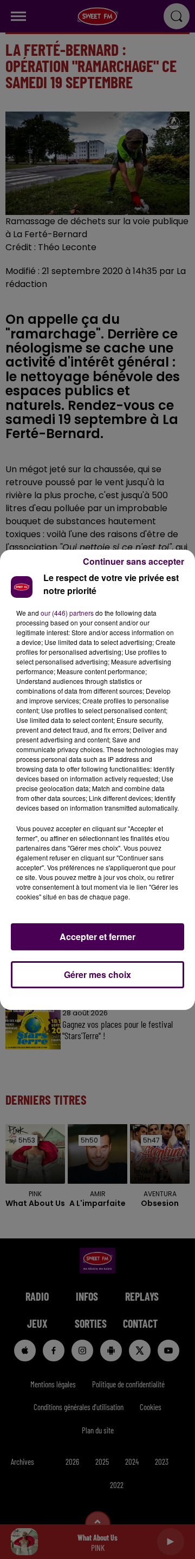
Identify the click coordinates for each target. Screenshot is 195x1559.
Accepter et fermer (97, 936)
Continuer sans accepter (133, 561)
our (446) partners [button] (67, 612)
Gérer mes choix (97, 974)
